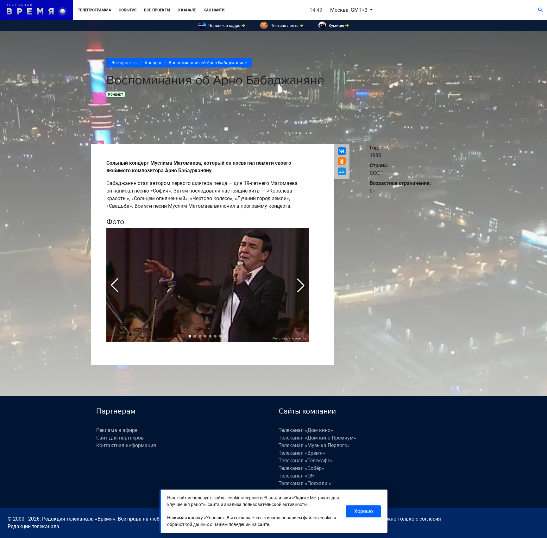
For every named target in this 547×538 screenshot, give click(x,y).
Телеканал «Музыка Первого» (314, 445)
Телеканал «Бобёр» (301, 468)
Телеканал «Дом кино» (306, 430)
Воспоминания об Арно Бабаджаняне (208, 62)
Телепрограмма (94, 10)
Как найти (214, 10)
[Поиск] (540, 10)
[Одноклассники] (342, 161)
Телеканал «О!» (297, 476)
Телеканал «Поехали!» (305, 483)
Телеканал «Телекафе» (306, 461)
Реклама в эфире (116, 430)
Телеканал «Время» (302, 453)
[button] (115, 285)
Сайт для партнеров (120, 438)
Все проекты (157, 10)
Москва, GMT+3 (349, 10)
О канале (187, 10)
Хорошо (363, 511)
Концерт (153, 62)
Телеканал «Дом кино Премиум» (317, 438)
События (127, 10)
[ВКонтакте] (342, 151)
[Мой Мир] (342, 171)
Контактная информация (126, 445)
